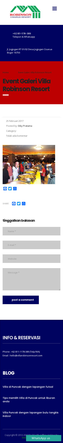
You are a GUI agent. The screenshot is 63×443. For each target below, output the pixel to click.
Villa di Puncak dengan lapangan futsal (28, 387)
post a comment (23, 300)
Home (6, 72)
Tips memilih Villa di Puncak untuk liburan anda (29, 399)
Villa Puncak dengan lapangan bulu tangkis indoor (30, 414)
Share (6, 203)
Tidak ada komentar (16, 135)
